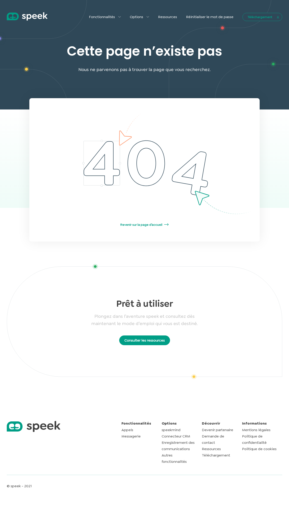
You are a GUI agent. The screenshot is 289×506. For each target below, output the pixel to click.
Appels (127, 430)
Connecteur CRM (176, 436)
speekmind (171, 430)
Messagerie (131, 436)
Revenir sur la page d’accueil (141, 225)
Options (136, 16)
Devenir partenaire (217, 430)
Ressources (167, 16)
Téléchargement (260, 17)
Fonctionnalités (102, 16)
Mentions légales (256, 430)
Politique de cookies (259, 449)
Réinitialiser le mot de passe (209, 16)
